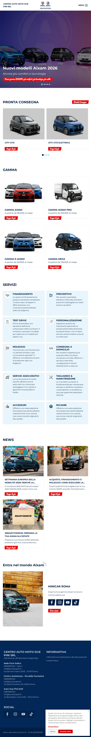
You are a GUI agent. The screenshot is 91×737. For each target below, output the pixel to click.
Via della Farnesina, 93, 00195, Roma (19, 684)
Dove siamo (54, 610)
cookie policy (71, 723)
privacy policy (58, 723)
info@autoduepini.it (13, 669)
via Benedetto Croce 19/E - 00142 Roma (21, 697)
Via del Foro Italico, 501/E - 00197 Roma (21, 671)
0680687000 (9, 679)
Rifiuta (52, 731)
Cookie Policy (52, 661)
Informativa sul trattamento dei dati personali (66, 657)
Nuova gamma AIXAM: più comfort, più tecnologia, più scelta (27, 79)
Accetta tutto (65, 731)
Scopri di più (11, 148)
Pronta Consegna (80, 102)
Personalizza (53, 727)
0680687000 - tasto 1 (13, 666)
